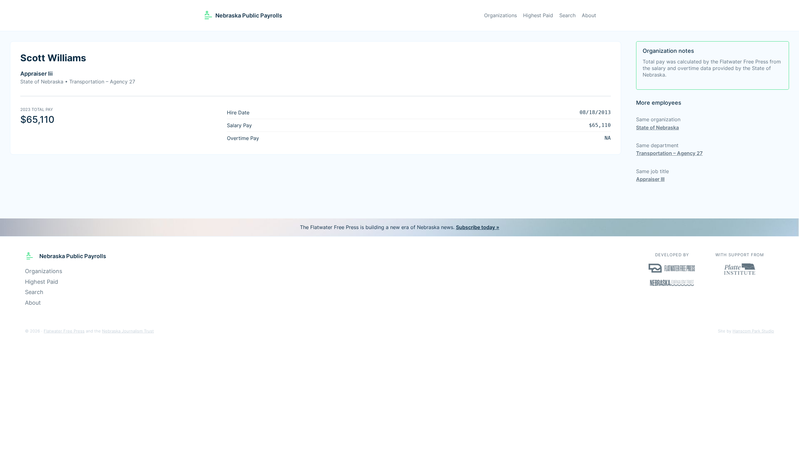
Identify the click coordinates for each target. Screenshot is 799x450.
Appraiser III (650, 179)
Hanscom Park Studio (753, 331)
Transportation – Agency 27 (669, 153)
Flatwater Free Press (64, 331)
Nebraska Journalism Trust (128, 331)
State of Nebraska (657, 127)
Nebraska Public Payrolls (248, 15)
